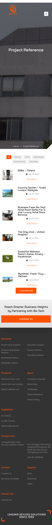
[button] (26, 319)
